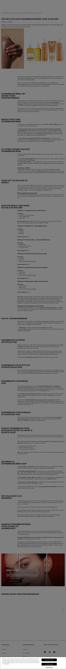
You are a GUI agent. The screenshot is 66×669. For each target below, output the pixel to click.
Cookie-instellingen (49, 667)
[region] (33, 663)
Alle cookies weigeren (49, 664)
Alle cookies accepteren (49, 659)
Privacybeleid (6, 663)
